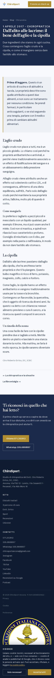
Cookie (6, 605)
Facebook (7, 560)
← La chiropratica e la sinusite (18, 375)
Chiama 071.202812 (16, 438)
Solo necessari (14, 672)
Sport (5, 514)
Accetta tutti (39, 672)
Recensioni (8, 518)
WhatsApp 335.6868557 (18, 447)
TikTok (6, 564)
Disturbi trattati (10, 500)
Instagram (7, 555)
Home (5, 20)
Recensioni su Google (13, 578)
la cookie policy (17, 665)
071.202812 (8, 538)
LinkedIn (7, 573)
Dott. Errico (8, 509)
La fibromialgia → (12, 381)
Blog (12, 20)
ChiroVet (7, 523)
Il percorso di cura (11, 505)
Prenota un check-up (39, 4)
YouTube (7, 569)
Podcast (6, 582)
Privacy (6, 598)
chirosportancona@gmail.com (16, 551)
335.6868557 (9, 542)
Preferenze (7, 612)
